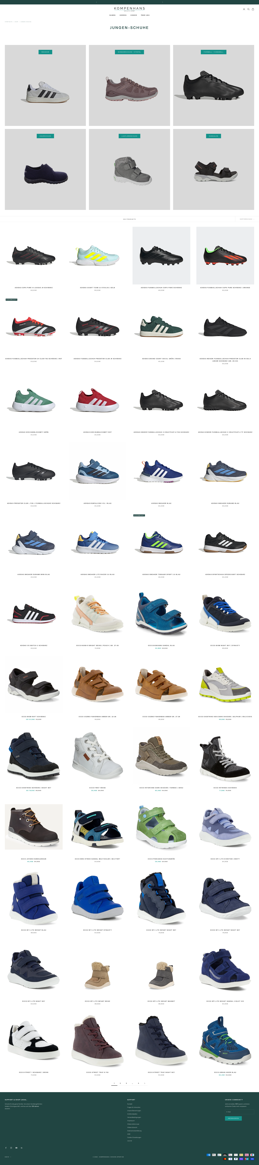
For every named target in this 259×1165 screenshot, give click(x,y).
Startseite (9, 21)
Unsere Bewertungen (134, 1111)
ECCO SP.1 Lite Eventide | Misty (225, 859)
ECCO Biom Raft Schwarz (34, 716)
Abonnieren (233, 1118)
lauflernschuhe (129, 136)
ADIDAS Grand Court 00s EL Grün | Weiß (161, 358)
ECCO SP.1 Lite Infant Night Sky (161, 930)
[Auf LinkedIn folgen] (22, 1148)
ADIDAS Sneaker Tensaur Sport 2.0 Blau (161, 574)
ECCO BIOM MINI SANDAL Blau (161, 645)
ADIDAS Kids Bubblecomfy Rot (97, 432)
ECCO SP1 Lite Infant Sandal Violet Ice (225, 1001)
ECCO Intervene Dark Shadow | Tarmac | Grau (161, 788)
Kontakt (129, 1104)
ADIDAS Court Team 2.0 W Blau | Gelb (97, 287)
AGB (128, 1134)
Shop (16, 21)
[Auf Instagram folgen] (11, 1148)
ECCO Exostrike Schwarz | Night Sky (33, 788)
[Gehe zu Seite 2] (145, 1083)
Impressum (131, 1121)
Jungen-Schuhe (25, 21)
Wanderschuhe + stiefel (129, 52)
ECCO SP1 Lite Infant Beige (97, 1001)
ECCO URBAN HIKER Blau (225, 1072)
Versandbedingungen (134, 1117)
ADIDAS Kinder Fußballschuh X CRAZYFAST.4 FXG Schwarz (161, 432)
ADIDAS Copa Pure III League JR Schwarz (34, 287)
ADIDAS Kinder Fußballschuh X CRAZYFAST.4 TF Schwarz (225, 432)
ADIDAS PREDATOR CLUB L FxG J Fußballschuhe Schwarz (33, 503)
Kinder (134, 15)
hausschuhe (45, 136)
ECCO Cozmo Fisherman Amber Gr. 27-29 (161, 716)
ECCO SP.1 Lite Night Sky (33, 1001)
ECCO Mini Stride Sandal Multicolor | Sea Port (97, 859)
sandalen (213, 136)
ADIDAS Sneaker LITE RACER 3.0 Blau (98, 574)
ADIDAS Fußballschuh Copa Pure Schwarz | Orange (225, 287)
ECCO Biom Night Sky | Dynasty (225, 645)
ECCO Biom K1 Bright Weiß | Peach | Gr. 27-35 (97, 645)
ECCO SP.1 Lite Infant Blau (33, 930)
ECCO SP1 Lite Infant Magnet (161, 1001)
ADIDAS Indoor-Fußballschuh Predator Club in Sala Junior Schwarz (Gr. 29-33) (225, 360)
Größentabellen (132, 1114)
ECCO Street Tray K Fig (98, 1072)
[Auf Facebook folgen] (6, 1148)
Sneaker (45, 52)
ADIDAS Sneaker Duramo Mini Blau (34, 574)
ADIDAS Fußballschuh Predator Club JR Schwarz (98, 358)
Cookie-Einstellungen (134, 1137)
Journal (129, 1141)
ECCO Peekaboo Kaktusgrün (161, 859)
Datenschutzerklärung (134, 1131)
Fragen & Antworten (133, 1107)
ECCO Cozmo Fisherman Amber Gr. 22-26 (97, 716)
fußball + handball (213, 52)
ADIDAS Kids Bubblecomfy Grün (34, 432)
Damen (112, 15)
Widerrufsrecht (132, 1127)
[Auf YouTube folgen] (16, 1148)
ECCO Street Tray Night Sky (161, 1072)
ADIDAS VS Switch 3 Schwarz (33, 645)
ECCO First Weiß (97, 788)
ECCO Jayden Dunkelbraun (33, 859)
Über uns (145, 15)
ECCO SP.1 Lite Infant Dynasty (97, 930)
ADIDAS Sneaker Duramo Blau (225, 503)
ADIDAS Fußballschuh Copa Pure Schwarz (161, 287)
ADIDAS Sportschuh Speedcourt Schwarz (225, 574)
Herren (123, 15)
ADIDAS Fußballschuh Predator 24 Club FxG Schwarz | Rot (33, 358)
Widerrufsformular (133, 1124)
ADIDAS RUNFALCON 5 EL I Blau (98, 503)
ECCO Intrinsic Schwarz (225, 788)
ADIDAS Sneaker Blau (161, 503)
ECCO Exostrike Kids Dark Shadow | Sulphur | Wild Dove (225, 716)
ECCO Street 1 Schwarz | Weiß (33, 1072)
